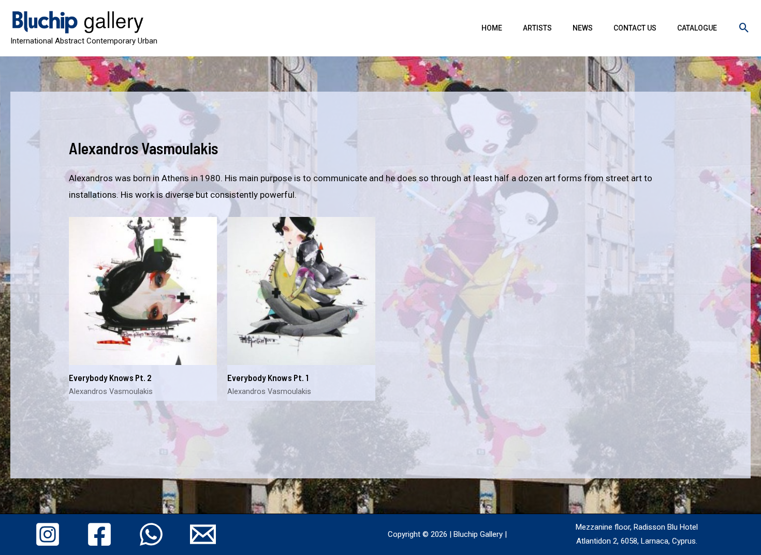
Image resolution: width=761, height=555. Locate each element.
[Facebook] (99, 534)
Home (491, 28)
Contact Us (634, 28)
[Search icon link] (744, 27)
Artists (537, 28)
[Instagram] (48, 534)
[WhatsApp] (151, 534)
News (583, 28)
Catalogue (697, 28)
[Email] (203, 534)
